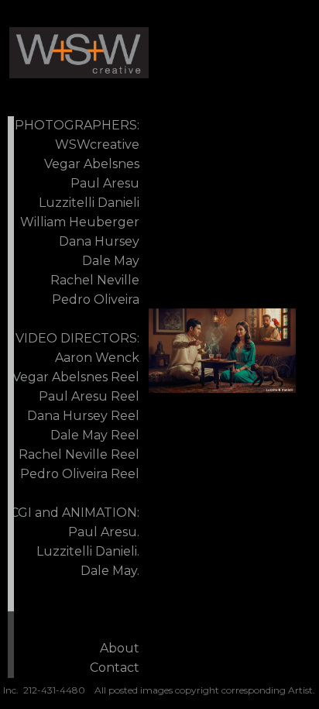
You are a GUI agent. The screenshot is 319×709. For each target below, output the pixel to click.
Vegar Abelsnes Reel (75, 377)
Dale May (110, 260)
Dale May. (110, 570)
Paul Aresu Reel (89, 396)
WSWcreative (97, 144)
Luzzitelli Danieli (89, 202)
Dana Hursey (99, 241)
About (119, 648)
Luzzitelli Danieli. (87, 551)
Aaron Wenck (97, 357)
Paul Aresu (104, 183)
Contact (114, 667)
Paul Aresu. (103, 532)
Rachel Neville (94, 280)
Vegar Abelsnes (91, 164)
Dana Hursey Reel (83, 415)
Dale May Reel (94, 435)
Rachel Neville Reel (79, 454)
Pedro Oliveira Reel (79, 473)
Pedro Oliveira (95, 299)
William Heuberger (79, 222)
